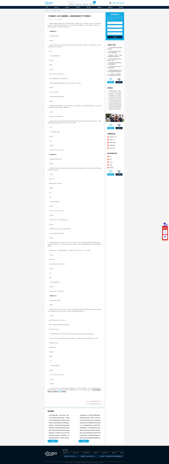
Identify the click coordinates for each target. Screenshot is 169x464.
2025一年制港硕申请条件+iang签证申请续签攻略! (90, 426)
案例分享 (110, 7)
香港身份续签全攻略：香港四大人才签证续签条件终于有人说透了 (90, 418)
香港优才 (57, 7)
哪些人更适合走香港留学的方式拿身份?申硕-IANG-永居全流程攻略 (90, 433)
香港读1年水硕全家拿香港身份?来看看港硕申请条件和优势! (59, 423)
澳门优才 (89, 7)
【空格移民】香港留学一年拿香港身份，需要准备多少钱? (59, 436)
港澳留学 (99, 7)
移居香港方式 (92, 4)
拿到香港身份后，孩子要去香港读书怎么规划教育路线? (90, 428)
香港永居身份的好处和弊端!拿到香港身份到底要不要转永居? (90, 438)
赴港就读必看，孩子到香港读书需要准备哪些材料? (90, 415)
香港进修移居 (112, 145)
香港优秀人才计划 (113, 136)
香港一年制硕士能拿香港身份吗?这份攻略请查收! (59, 431)
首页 (47, 7)
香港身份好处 (85, 4)
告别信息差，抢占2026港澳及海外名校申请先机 (115, 93)
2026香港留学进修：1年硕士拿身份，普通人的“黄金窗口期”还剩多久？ (59, 415)
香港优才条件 (71, 4)
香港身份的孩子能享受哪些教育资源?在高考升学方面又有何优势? (90, 423)
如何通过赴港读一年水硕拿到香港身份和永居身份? (90, 436)
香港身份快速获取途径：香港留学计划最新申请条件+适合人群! (59, 438)
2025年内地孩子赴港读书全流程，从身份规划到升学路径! (59, 418)
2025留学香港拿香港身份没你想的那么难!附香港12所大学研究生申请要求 (59, 421)
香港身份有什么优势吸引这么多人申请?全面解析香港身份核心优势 (59, 433)
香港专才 (67, 7)
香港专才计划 (112, 139)
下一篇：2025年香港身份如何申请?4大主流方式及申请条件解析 (93, 401)
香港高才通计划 (113, 142)
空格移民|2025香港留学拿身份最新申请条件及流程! (59, 428)
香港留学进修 (78, 4)
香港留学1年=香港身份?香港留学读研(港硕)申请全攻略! (59, 426)
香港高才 (78, 7)
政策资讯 (121, 7)
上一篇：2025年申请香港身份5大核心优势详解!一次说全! (93, 404)
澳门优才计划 (112, 148)
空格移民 (60, 391)
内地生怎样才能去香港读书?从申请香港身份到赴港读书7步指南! (90, 421)
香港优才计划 (65, 452)
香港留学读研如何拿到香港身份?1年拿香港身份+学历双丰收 (90, 431)
